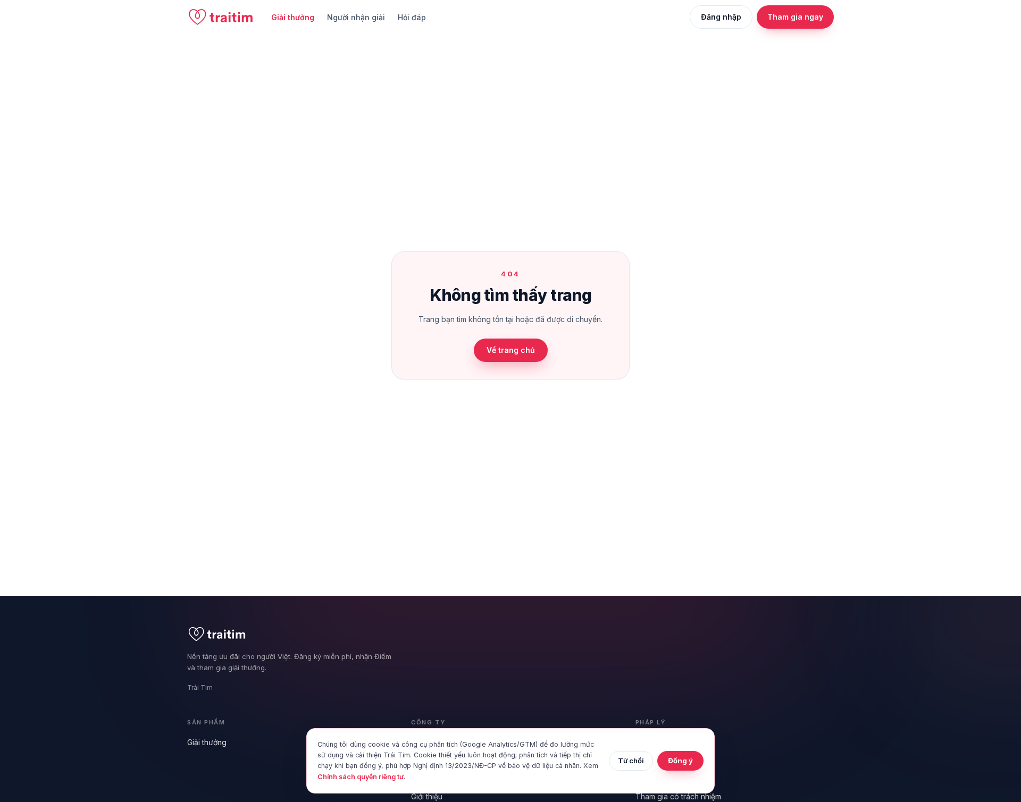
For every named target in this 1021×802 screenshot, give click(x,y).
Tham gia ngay (795, 16)
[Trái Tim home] (220, 17)
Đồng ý (680, 760)
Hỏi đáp (412, 17)
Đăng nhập (721, 16)
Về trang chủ (511, 349)
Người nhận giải (356, 17)
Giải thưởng (292, 17)
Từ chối (631, 760)
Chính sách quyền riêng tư (360, 777)
